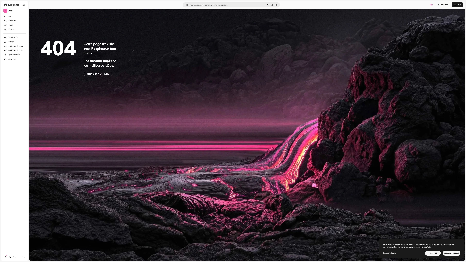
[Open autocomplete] (186, 5)
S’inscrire (457, 5)
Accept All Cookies (451, 253)
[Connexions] (5, 257)
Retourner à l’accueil (98, 74)
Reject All (433, 253)
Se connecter (442, 5)
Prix (431, 5)
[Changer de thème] (14, 257)
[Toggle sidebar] (24, 5)
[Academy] (10, 257)
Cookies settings (389, 253)
